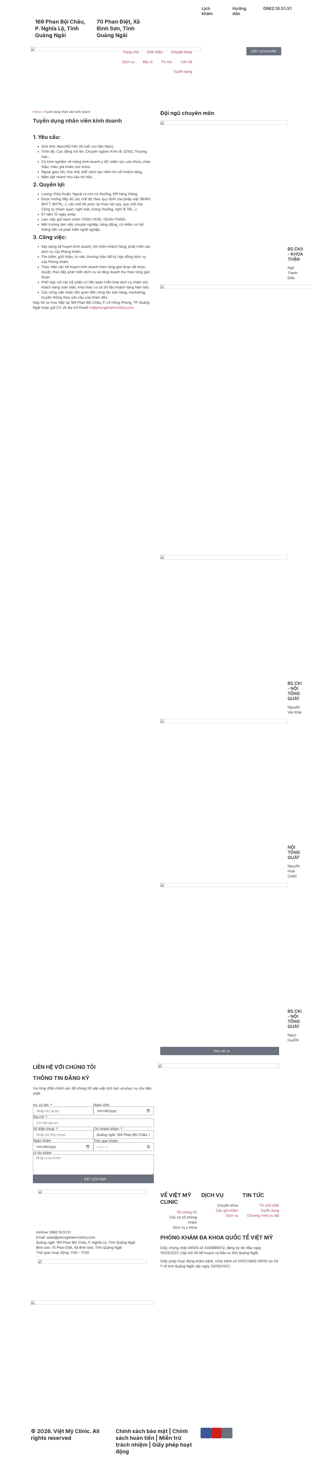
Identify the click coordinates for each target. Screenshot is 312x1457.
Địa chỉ (39, 1117)
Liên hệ (186, 62)
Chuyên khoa (181, 52)
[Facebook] (206, 1433)
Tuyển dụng (182, 71)
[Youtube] (216, 1433)
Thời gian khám (105, 1140)
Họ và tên (41, 1105)
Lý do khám (42, 1152)
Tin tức (166, 62)
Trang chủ (131, 52)
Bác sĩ (147, 62)
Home (37, 111)
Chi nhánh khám (106, 1128)
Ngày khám (42, 1140)
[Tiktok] (227, 1433)
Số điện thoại (44, 1128)
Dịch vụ (128, 62)
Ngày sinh (101, 1104)
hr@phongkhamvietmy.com (112, 307)
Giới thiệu (155, 52)
